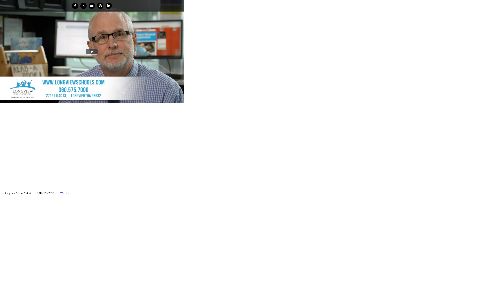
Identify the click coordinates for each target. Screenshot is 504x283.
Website (64, 193)
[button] (75, 6)
